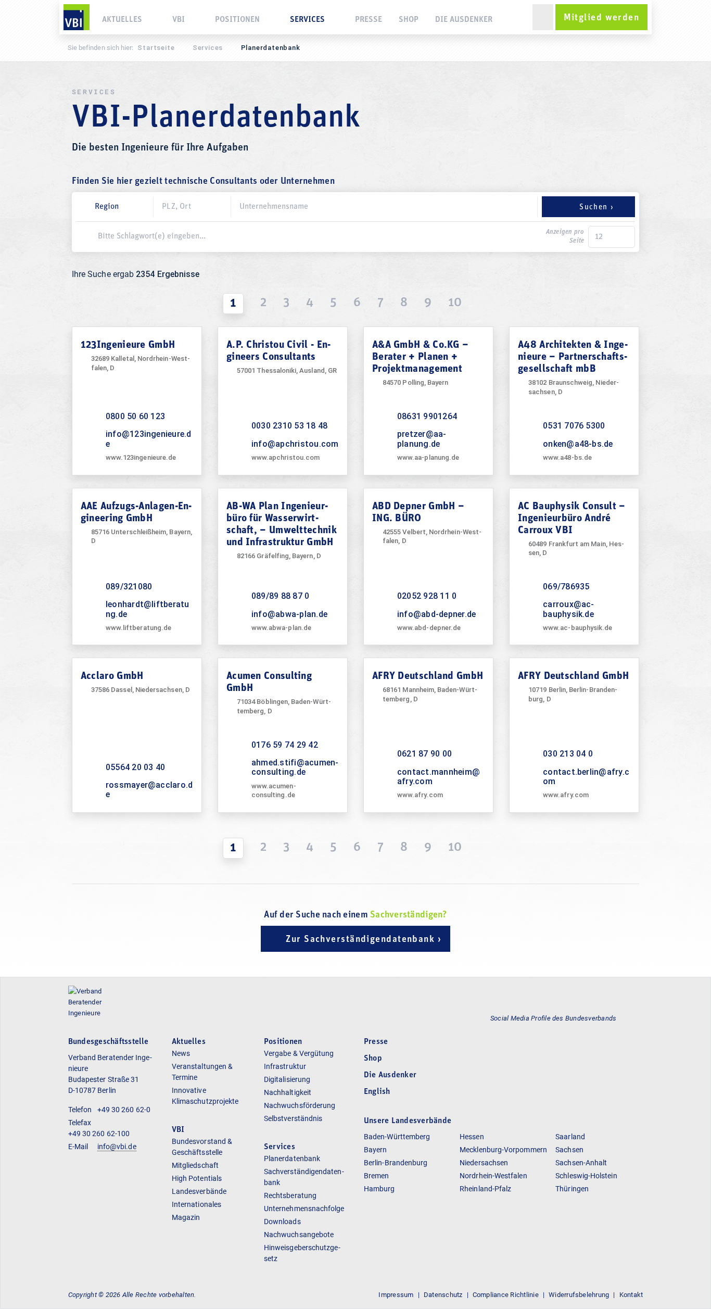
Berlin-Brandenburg (395, 1163)
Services (208, 48)
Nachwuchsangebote (299, 1234)
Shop (408, 20)
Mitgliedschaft (195, 1165)
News (181, 1053)
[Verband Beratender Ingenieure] (77, 17)
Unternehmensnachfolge (304, 1208)
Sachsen (569, 1150)
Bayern (375, 1150)
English (377, 1092)
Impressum (395, 1295)
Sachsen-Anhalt (581, 1163)
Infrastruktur (285, 1066)
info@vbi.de (116, 1146)
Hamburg (379, 1189)
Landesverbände (199, 1191)
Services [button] (307, 20)
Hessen (472, 1136)
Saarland (570, 1136)
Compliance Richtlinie (506, 1295)
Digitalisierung (287, 1079)
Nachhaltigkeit (287, 1092)
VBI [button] (178, 20)
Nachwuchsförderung (299, 1105)
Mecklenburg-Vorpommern (503, 1150)
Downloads (282, 1221)
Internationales (196, 1204)
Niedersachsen (484, 1163)
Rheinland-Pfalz (485, 1189)
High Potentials (197, 1178)
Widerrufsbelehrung (579, 1295)
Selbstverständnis (293, 1118)
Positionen (237, 20)
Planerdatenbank (292, 1158)
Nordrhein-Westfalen (493, 1176)
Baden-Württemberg (397, 1136)
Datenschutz (443, 1295)
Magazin (186, 1217)
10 (455, 303)
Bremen (376, 1176)
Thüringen (572, 1189)
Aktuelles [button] (122, 20)
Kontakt (631, 1295)
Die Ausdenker (463, 20)
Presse (368, 20)
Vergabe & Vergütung (299, 1053)
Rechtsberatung (290, 1195)
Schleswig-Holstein (586, 1176)
